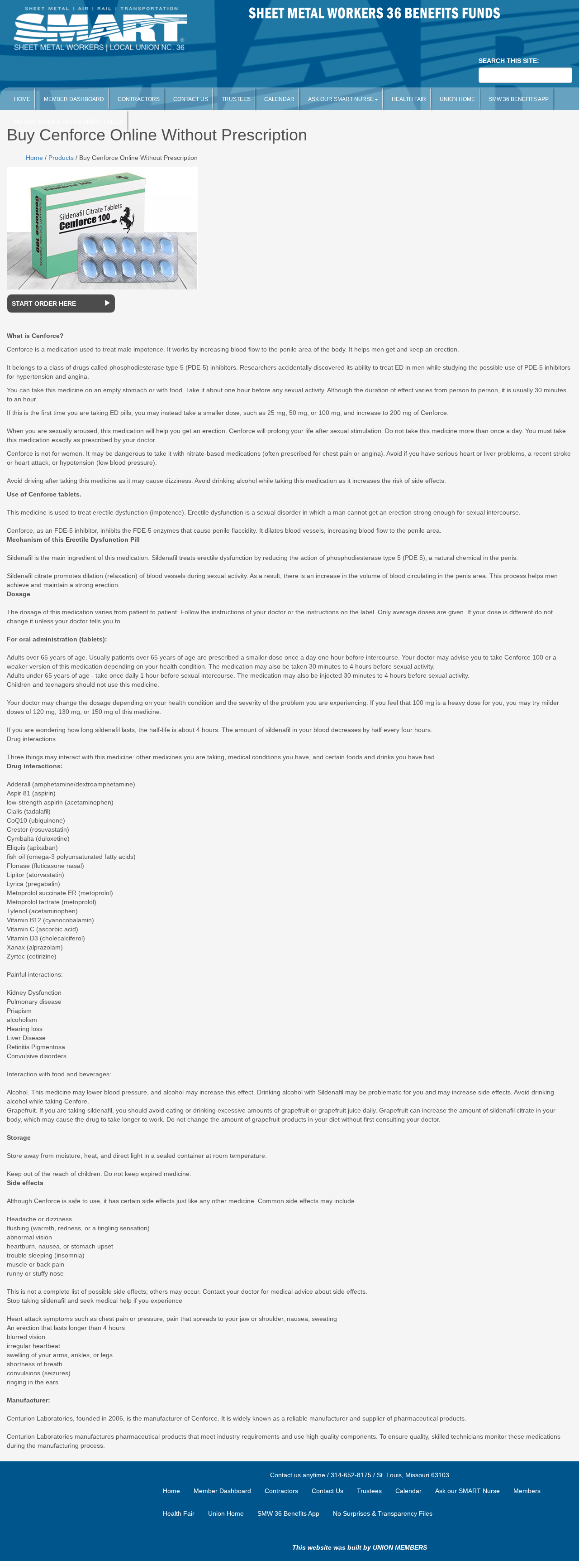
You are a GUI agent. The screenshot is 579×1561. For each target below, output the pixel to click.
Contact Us (190, 99)
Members (527, 1490)
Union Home (457, 99)
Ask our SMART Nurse (341, 99)
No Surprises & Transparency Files (382, 1513)
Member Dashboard (74, 99)
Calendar (279, 99)
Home (22, 99)
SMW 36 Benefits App (519, 99)
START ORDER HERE (44, 303)
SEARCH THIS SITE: (509, 60)
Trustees (236, 99)
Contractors (139, 99)
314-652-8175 (351, 1475)
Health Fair (409, 99)
